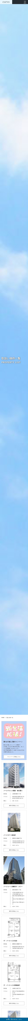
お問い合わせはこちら (14, 1019)
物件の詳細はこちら (14, 805)
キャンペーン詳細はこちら (14, 756)
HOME (2, 717)
